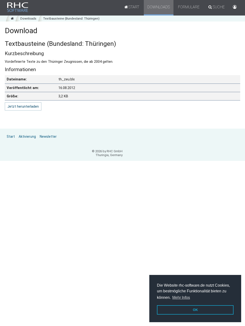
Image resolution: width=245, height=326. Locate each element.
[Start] (12, 18)
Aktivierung (27, 136)
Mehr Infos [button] (181, 297)
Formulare (189, 7)
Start (11, 136)
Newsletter (48, 136)
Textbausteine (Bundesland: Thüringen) (71, 18)
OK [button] (195, 310)
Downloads (158, 7)
